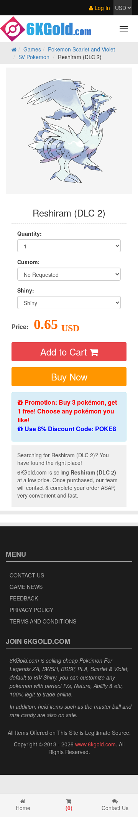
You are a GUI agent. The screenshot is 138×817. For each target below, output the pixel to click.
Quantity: (29, 233)
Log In (101, 8)
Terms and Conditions (43, 621)
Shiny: (25, 290)
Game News (26, 586)
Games (32, 49)
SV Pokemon (33, 57)
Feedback (24, 598)
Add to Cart (65, 351)
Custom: (28, 262)
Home (23, 808)
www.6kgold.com (95, 744)
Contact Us (27, 575)
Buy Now (69, 376)
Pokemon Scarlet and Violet (81, 49)
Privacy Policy (31, 610)
